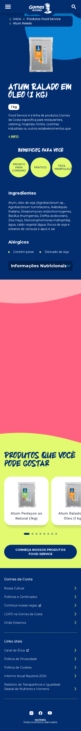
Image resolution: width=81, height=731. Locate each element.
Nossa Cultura (14, 588)
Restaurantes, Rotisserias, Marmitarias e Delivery (27, 384)
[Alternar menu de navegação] (8, 7)
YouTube (49, 713)
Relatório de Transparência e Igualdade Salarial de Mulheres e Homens (32, 687)
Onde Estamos (15, 623)
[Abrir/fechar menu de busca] (74, 7)
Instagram (31, 713)
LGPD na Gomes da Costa (23, 614)
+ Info (14, 136)
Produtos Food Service (44, 19)
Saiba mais (40, 414)
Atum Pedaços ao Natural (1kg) (26, 515)
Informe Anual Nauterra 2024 (25, 676)
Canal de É (14, 650)
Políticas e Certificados (20, 597)
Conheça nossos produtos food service (40, 552)
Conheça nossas (20, 605)
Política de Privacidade (20, 659)
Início (17, 19)
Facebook (40, 713)
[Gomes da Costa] (40, 8)
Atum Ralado (22, 23)
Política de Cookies (18, 667)
